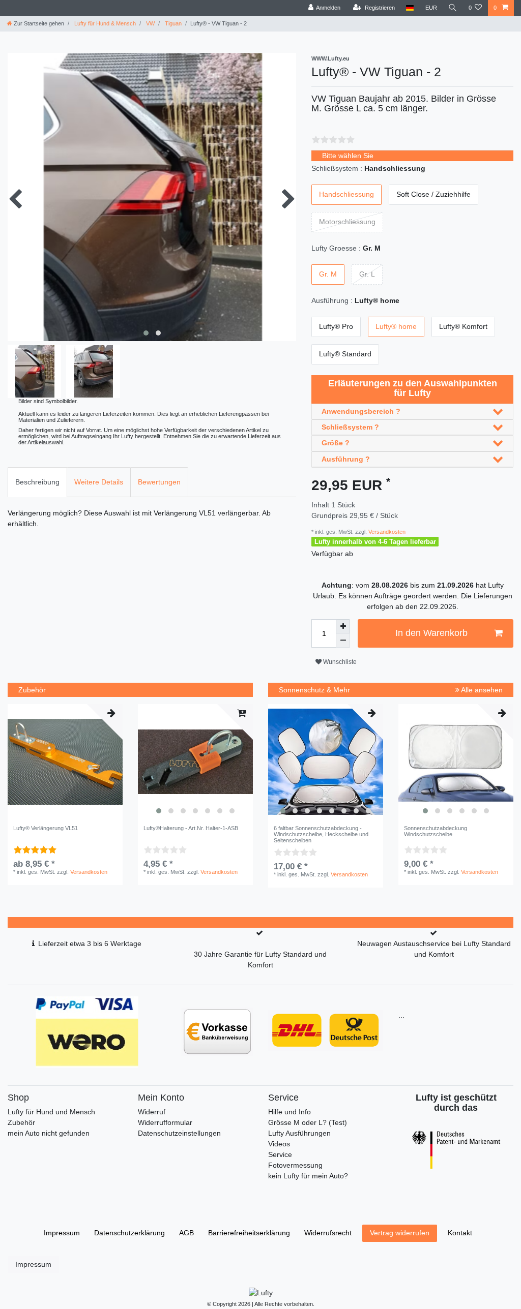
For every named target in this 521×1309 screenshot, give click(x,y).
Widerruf (151, 1112)
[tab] (37, 482)
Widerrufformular (165, 1122)
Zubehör (21, 1122)
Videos (279, 1144)
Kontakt (460, 1233)
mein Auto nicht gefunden (49, 1133)
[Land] (409, 8)
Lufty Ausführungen (299, 1133)
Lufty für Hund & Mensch (104, 23)
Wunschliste (339, 661)
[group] (195, 761)
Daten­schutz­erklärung (129, 1233)
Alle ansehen (481, 690)
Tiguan (172, 23)
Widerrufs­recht (328, 1233)
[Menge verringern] (343, 640)
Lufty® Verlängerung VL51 (45, 828)
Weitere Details (98, 482)
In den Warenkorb (431, 633)
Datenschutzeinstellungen (179, 1133)
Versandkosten (386, 532)
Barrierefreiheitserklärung (249, 1233)
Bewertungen (159, 482)
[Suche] (453, 8)
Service (280, 1154)
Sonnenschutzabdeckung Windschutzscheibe (435, 831)
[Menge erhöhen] (343, 626)
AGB (186, 1233)
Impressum (62, 1233)
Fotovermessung (295, 1165)
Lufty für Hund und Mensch (51, 1112)
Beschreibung (37, 482)
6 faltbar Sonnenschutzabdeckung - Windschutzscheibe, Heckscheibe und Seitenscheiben (321, 834)
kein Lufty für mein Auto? (308, 1176)
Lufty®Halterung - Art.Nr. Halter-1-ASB (190, 828)
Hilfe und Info (289, 1112)
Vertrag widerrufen (399, 1233)
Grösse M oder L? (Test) (307, 1122)
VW (149, 23)
